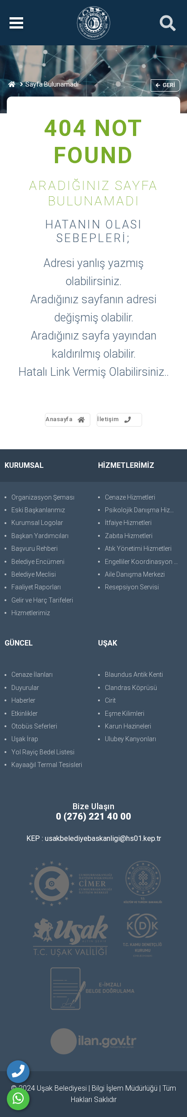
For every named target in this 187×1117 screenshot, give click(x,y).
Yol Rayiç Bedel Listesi (42, 752)
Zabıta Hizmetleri (129, 535)
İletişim (107, 419)
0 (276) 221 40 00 (93, 816)
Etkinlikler (24, 713)
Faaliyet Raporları (36, 587)
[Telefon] (18, 1071)
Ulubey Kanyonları (130, 739)
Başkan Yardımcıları (40, 535)
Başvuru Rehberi (34, 548)
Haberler (23, 700)
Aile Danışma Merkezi (135, 574)
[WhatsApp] (18, 1099)
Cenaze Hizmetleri (130, 497)
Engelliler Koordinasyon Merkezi (143, 561)
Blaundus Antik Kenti (134, 674)
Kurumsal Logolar (37, 522)
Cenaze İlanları (32, 674)
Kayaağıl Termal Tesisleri (46, 764)
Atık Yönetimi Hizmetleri (138, 548)
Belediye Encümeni (37, 561)
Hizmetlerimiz (30, 613)
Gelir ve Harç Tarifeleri (42, 600)
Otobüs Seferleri (34, 726)
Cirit (110, 700)
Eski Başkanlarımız (38, 510)
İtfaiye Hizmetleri (128, 522)
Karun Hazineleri (128, 726)
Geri (168, 85)
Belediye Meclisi (33, 574)
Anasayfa (58, 419)
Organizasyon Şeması (42, 497)
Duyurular (25, 687)
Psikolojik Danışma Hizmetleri (143, 510)
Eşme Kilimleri (124, 713)
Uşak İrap (24, 739)
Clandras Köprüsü (131, 687)
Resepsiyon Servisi (132, 587)
